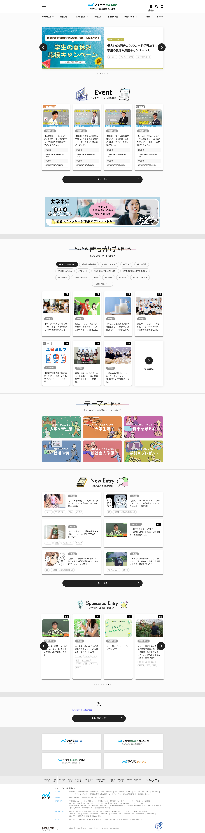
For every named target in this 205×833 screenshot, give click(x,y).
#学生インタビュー (140, 277)
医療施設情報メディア (116, 805)
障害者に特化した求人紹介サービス (100, 794)
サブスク (78, 663)
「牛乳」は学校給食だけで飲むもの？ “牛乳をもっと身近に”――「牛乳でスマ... (118, 327)
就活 (148, 665)
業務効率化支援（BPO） (86, 819)
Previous (43, 47)
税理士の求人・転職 (74, 813)
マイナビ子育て (138, 803)
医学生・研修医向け (106, 791)
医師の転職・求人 (129, 813)
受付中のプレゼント (143, 57)
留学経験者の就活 (83, 791)
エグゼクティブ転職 (131, 811)
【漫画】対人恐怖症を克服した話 (124, 512)
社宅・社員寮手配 (122, 819)
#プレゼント (83, 271)
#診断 (96, 277)
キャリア (141, 665)
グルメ (70, 512)
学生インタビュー (113, 570)
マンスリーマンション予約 (151, 805)
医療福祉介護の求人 (144, 794)
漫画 (108, 512)
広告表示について (78, 780)
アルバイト (155, 791)
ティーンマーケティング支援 (131, 801)
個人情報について (62, 780)
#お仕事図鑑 (141, 264)
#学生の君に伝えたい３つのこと (135, 271)
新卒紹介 (107, 811)
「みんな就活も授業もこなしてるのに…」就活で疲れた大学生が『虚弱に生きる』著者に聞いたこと (145, 561)
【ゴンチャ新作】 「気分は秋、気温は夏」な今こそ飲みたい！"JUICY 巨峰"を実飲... (83, 503)
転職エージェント (117, 811)
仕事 (146, 662)
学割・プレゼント (131, 17)
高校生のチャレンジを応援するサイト (109, 801)
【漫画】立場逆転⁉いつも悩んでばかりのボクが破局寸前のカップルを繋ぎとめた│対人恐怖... (83, 561)
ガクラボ (79, 512)
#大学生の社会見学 (89, 264)
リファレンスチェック (136, 819)
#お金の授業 (62, 277)
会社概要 (71, 828)
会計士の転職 (143, 811)
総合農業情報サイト (126, 803)
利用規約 (55, 780)
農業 (140, 662)
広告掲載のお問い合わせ (100, 780)
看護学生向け (94, 791)
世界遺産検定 (114, 803)
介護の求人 (72, 816)
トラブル (78, 656)
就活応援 (97, 17)
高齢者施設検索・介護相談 (102, 808)
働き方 (152, 662)
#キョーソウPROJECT (67, 264)
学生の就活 (72, 791)
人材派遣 (71, 811)
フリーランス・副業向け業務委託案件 (125, 794)
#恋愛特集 (108, 277)
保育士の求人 (140, 813)
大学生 (78, 667)
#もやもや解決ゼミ (81, 277)
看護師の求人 (104, 813)
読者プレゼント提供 (89, 780)
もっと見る (102, 179)
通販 (77, 660)
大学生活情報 (146, 801)
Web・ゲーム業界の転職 (83, 811)
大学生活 (63, 17)
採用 (97, 828)
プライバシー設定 (111, 780)
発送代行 (98, 819)
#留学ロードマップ (109, 264)
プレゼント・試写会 (126, 57)
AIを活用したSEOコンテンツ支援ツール (80, 808)
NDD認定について (121, 780)
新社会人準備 (113, 17)
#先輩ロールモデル (65, 271)
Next (162, 47)
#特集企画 (122, 277)
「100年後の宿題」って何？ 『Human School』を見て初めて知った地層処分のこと (145, 532)
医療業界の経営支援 (83, 816)
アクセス (78, 828)
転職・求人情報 (119, 791)
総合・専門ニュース (90, 801)
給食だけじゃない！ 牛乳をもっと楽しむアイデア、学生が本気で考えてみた (148, 327)
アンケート (93, 663)
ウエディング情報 (102, 803)
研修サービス (73, 819)
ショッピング (85, 660)
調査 (86, 663)
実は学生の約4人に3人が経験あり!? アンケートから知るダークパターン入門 (86, 649)
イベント (160, 17)
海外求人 (128, 791)
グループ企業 (104, 828)
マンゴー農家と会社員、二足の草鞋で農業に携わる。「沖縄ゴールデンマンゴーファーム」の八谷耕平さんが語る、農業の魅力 (148, 652)
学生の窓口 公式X (99, 718)
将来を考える (81, 17)
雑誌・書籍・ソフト (89, 803)
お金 (94, 656)
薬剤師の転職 (94, 813)
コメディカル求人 (116, 813)
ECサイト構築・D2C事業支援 (77, 805)
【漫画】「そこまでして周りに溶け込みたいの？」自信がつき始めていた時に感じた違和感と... (145, 503)
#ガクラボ (127, 264)
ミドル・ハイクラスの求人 (141, 791)
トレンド (48, 512)
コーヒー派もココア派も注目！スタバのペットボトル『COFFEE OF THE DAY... (83, 534)
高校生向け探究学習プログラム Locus (93, 797)
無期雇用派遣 (150, 813)
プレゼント (112, 57)
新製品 (57, 543)
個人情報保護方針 (115, 828)
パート (71, 794)
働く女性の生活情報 (74, 803)
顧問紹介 (85, 813)
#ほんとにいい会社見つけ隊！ (105, 271)
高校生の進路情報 (74, 797)
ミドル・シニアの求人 (81, 794)
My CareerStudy (93, 805)
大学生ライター (60, 512)
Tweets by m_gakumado (82, 710)
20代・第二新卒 (97, 811)
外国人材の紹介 (96, 816)
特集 (148, 17)
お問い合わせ (70, 780)
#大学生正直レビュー (102, 284)
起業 (154, 665)
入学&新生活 (46, 17)
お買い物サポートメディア (133, 805)
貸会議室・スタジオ (109, 819)
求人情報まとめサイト (75, 801)
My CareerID (104, 805)
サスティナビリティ (88, 828)
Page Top (154, 780)
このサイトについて (47, 780)
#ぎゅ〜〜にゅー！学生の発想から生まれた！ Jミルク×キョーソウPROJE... (86, 327)
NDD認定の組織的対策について (134, 780)
